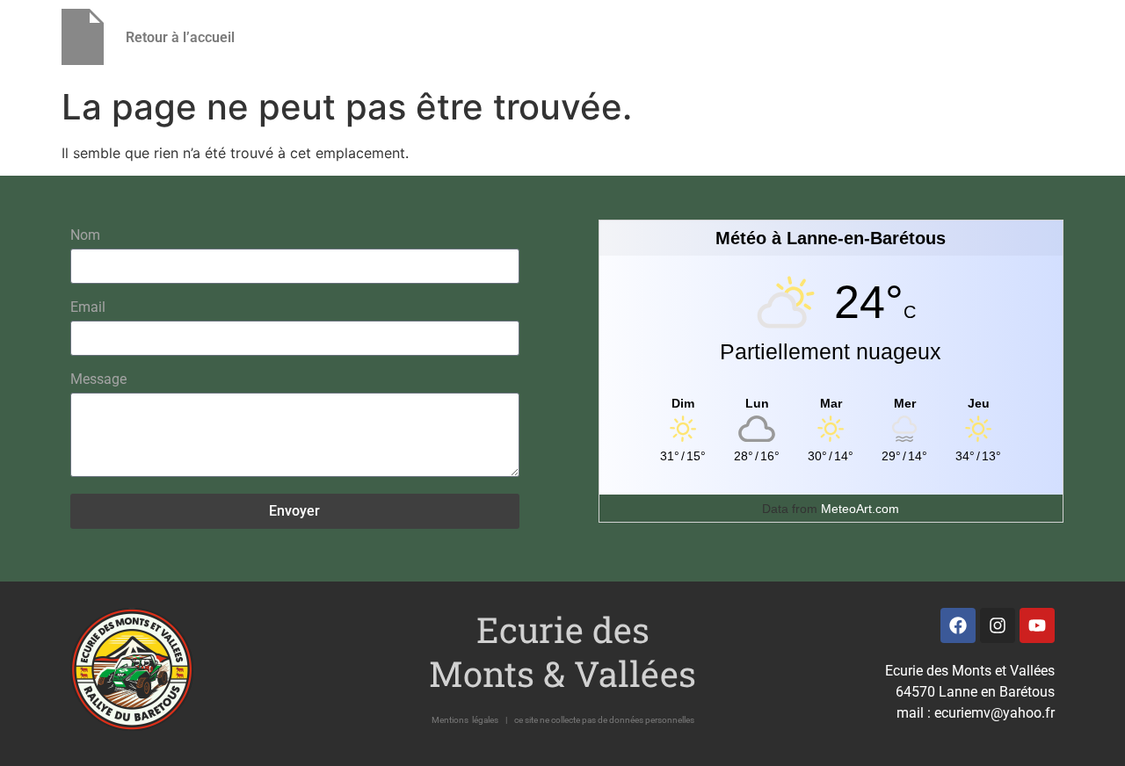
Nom (85, 235)
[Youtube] (1037, 625)
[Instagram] (997, 625)
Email (87, 307)
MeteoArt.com (860, 509)
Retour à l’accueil (180, 37)
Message (98, 379)
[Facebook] (958, 625)
